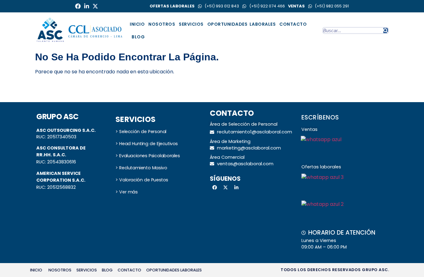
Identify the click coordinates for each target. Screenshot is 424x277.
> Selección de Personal (140, 131)
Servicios (191, 24)
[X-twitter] (95, 6)
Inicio (137, 24)
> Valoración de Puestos (141, 180)
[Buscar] (385, 30)
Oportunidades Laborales (241, 24)
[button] (86, 270)
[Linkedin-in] (86, 6)
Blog (138, 37)
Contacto (293, 24)
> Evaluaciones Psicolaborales (147, 156)
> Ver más (126, 192)
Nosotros (161, 24)
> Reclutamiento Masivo (141, 168)
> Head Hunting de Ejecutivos (146, 144)
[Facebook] (78, 6)
